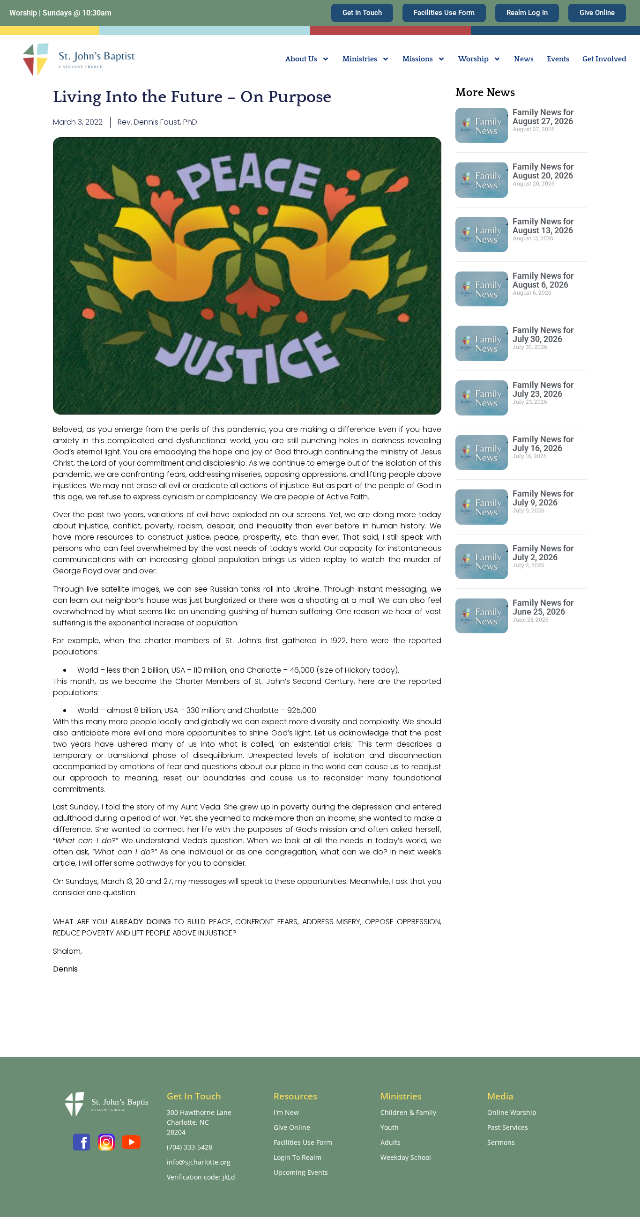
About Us (301, 59)
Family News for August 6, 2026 (543, 280)
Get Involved (604, 59)
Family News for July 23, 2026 (543, 389)
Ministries (359, 59)
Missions (417, 59)
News (524, 59)
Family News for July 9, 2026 (543, 498)
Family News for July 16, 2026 (543, 443)
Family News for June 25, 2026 (543, 607)
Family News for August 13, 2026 (543, 225)
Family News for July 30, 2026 (543, 334)
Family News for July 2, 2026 (543, 552)
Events (558, 59)
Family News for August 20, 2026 (543, 171)
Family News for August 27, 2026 (543, 116)
